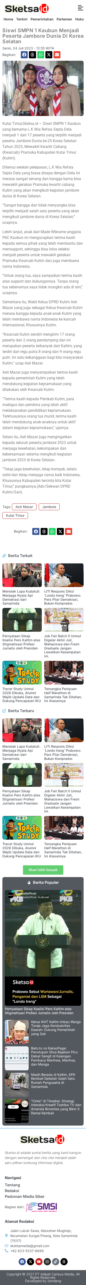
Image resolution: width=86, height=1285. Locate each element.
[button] (24, 54)
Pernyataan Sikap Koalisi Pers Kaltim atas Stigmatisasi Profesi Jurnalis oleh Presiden (21, 642)
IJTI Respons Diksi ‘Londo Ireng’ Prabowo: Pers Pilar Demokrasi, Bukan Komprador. (62, 597)
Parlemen (64, 19)
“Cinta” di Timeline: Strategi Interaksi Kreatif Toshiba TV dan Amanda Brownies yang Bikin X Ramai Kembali (56, 1107)
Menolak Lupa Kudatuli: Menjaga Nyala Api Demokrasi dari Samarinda (21, 597)
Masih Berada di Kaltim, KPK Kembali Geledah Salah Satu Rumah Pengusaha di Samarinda (53, 1081)
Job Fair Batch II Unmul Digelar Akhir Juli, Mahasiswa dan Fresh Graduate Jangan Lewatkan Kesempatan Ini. (62, 646)
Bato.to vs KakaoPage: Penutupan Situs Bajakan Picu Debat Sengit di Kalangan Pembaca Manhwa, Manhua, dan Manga (54, 1056)
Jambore (49, 507)
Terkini (21, 19)
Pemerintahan (42, 19)
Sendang (54, 1281)
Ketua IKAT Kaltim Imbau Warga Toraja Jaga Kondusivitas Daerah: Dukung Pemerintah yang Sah (56, 1028)
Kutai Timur (15, 515)
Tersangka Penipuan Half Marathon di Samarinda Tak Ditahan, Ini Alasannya (63, 695)
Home (8, 19)
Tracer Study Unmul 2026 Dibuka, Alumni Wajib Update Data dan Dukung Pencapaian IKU (21, 695)
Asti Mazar (24, 507)
